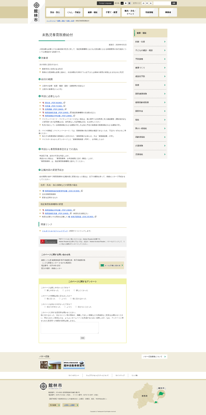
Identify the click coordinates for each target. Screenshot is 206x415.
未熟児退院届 (83, 217)
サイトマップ (120, 375)
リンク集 (135, 375)
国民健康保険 (141, 94)
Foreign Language (105, 3)
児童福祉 (139, 154)
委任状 (54, 103)
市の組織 (53, 405)
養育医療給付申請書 (59, 116)
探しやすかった (53, 290)
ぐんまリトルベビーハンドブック (55, 231)
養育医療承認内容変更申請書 (63, 191)
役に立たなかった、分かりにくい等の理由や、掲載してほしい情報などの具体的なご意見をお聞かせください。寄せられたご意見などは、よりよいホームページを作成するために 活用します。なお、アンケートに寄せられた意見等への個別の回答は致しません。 (82, 318)
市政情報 (149, 12)
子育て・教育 (111, 12)
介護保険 (139, 146)
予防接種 (139, 59)
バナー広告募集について (152, 356)
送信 (82, 338)
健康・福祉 (93, 12)
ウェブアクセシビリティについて (97, 375)
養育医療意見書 (57, 113)
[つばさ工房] (50, 365)
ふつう (67, 290)
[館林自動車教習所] (74, 365)
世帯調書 (55, 109)
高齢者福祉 (140, 137)
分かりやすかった (54, 307)
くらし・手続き (74, 12)
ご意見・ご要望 (69, 405)
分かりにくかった (85, 307)
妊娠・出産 (70, 21)
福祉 (137, 120)
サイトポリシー (74, 375)
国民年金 (139, 111)
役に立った (51, 299)
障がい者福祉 (141, 128)
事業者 (168, 12)
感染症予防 (140, 76)
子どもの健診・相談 (144, 50)
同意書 (54, 106)
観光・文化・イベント (130, 12)
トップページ (51, 21)
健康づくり (140, 68)
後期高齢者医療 (142, 102)
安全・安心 (55, 12)
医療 (137, 85)
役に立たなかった (79, 299)
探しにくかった (82, 290)
